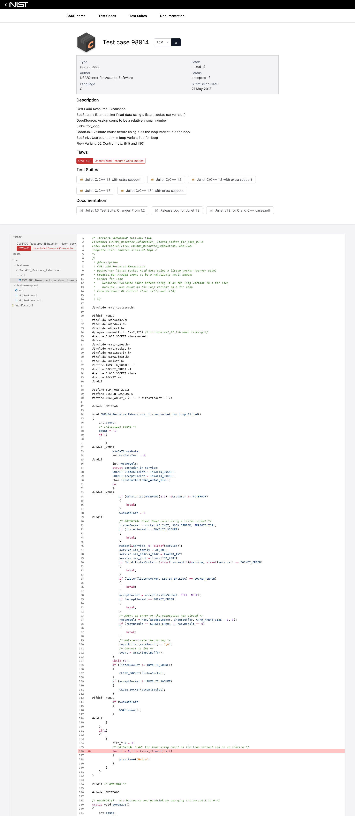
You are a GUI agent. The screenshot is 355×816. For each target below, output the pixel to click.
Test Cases (107, 16)
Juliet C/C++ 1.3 (98, 191)
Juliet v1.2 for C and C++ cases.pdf (242, 210)
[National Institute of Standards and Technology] (15, 5)
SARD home (76, 16)
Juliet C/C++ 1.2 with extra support (224, 179)
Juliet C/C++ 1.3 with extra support (113, 179)
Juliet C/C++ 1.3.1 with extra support (154, 191)
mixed (196, 66)
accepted (199, 78)
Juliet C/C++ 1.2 (168, 179)
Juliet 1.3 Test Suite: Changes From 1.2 (115, 210)
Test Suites (138, 16)
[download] (176, 42)
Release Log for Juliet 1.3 (179, 210)
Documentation (172, 16)
